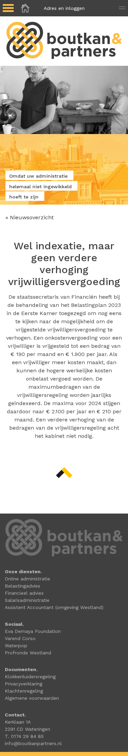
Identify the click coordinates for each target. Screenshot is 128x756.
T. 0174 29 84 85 (24, 736)
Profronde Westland (28, 652)
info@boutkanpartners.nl (33, 743)
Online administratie (27, 578)
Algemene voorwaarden (32, 698)
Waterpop (16, 645)
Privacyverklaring (23, 683)
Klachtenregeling (24, 691)
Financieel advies (24, 593)
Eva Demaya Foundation (33, 631)
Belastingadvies (22, 586)
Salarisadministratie (27, 600)
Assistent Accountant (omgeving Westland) (54, 607)
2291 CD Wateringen (27, 729)
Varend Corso (20, 638)
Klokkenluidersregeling (30, 676)
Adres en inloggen (64, 8)
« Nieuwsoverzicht (29, 217)
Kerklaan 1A (18, 722)
